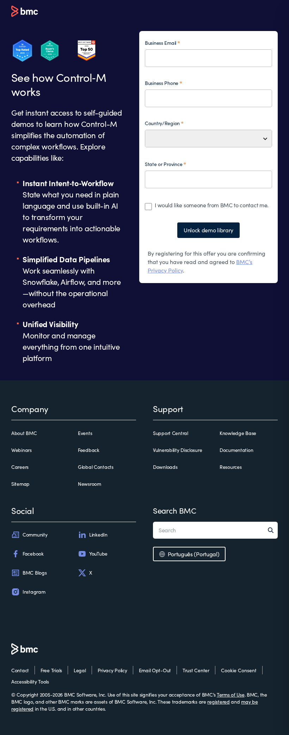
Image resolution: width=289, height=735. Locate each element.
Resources (230, 467)
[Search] (273, 530)
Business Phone (161, 83)
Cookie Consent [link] (239, 670)
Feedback (88, 450)
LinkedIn (98, 534)
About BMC (24, 433)
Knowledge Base (238, 433)
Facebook (33, 553)
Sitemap (20, 483)
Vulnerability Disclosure (177, 450)
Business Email (160, 42)
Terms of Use (231, 694)
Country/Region (162, 123)
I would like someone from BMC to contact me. (212, 205)
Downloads (165, 467)
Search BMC (174, 510)
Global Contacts (95, 467)
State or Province (163, 164)
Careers (20, 467)
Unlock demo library (208, 230)
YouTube (98, 553)
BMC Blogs (35, 572)
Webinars (21, 450)
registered (218, 701)
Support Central (170, 433)
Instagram (34, 591)
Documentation (236, 450)
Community (35, 534)
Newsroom (89, 483)
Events (85, 433)
